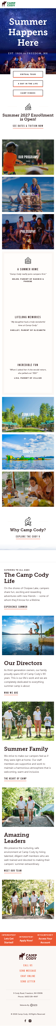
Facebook (25, 1020)
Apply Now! (26, 939)
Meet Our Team (13, 871)
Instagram (30, 1020)
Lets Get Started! (9, 939)
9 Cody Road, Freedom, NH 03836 (28, 993)
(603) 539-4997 (31, 997)
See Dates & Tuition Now (28, 126)
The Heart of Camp (15, 778)
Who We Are (11, 693)
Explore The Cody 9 (28, 536)
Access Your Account (45, 939)
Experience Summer (16, 607)
